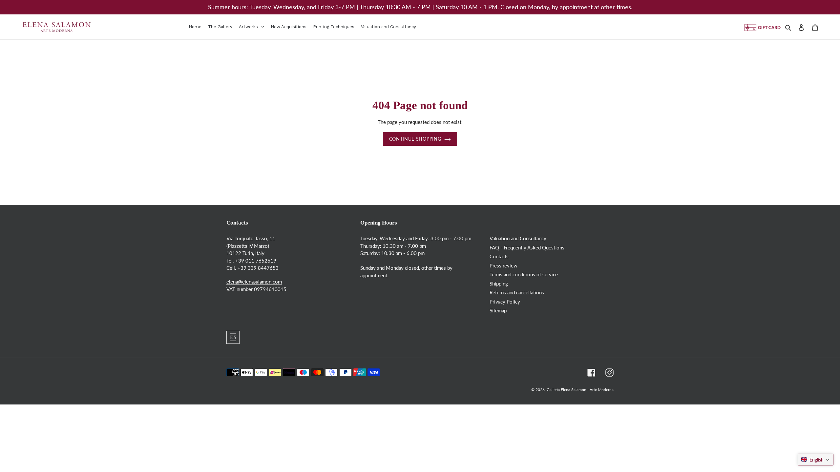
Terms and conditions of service (524, 274)
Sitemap (498, 310)
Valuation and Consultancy (518, 238)
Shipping (499, 283)
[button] (815, 459)
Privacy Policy (505, 302)
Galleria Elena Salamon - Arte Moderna (580, 389)
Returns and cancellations (517, 292)
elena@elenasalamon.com (254, 282)
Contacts (499, 256)
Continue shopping (415, 139)
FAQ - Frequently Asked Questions (527, 247)
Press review (503, 265)
